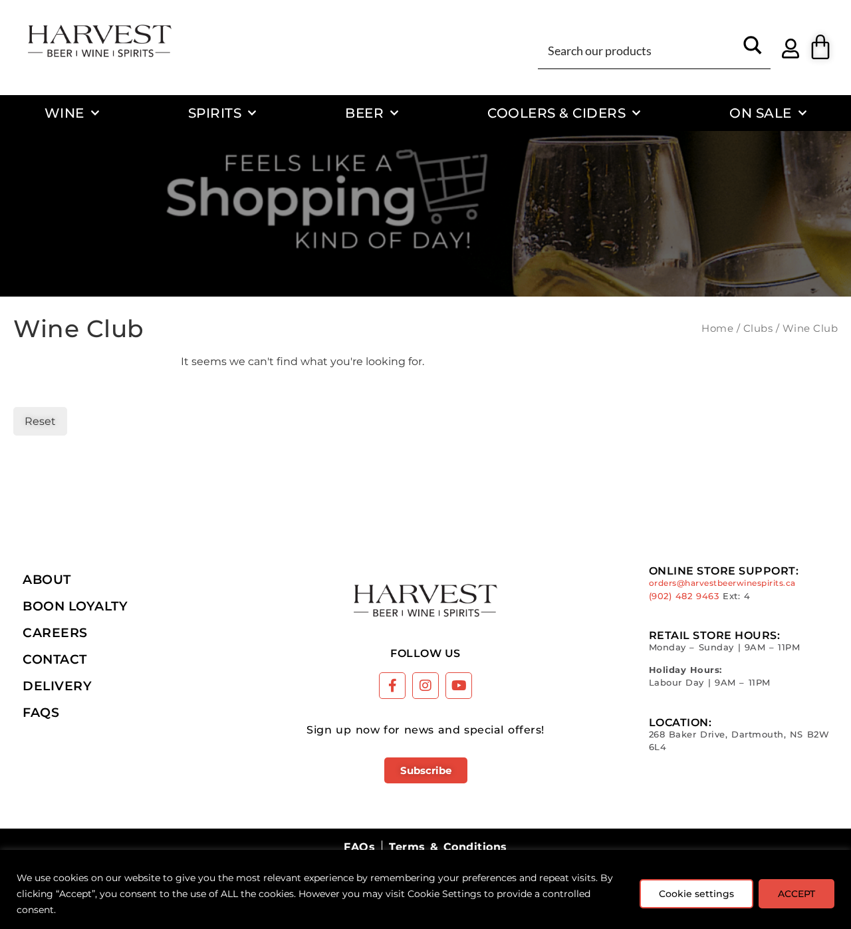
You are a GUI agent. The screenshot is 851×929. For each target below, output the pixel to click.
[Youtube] (458, 685)
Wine (64, 112)
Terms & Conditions (448, 847)
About (47, 579)
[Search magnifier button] (753, 50)
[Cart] (820, 47)
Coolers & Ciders (556, 112)
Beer (364, 112)
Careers (55, 632)
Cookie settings (696, 894)
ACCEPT (796, 894)
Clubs (758, 328)
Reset (40, 421)
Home (717, 328)
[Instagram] (425, 685)
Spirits (215, 112)
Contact (55, 659)
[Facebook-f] (392, 685)
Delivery (57, 686)
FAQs (41, 712)
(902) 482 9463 (684, 596)
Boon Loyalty (75, 606)
